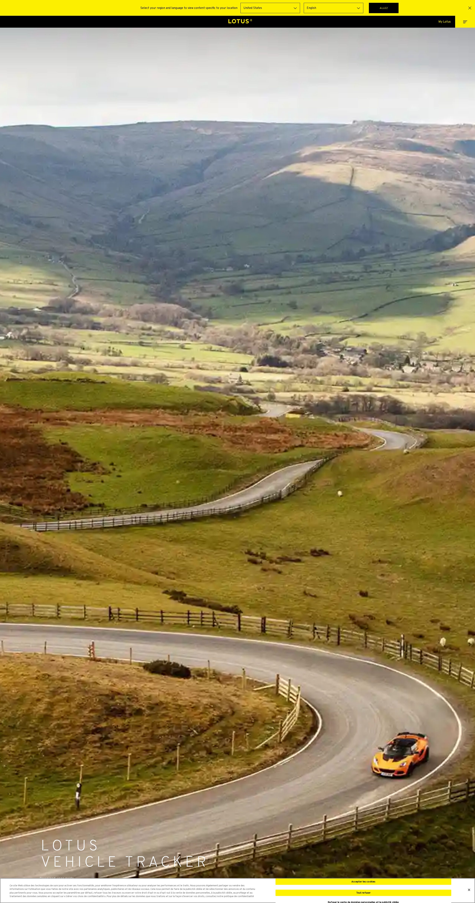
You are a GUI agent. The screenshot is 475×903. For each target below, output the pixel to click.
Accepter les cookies (363, 881)
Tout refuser (363, 892)
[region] (237, 890)
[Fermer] (469, 890)
